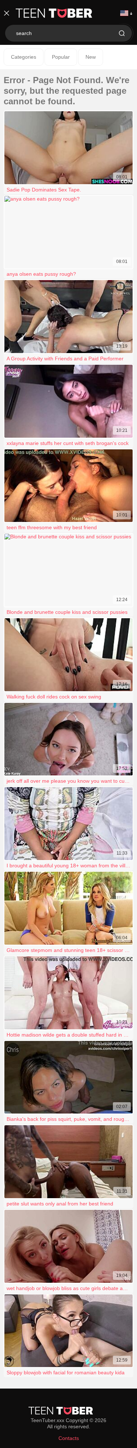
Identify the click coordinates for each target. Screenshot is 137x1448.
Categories (23, 57)
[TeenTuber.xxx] (54, 13)
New (90, 57)
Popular (61, 57)
